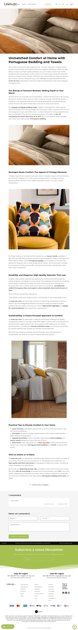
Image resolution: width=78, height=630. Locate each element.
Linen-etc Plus (24, 584)
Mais (36, 598)
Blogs (22, 593)
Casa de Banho (38, 586)
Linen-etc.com (34, 628)
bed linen (55, 306)
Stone (23, 107)
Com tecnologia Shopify (45, 628)
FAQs (22, 596)
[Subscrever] (52, 559)
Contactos (23, 591)
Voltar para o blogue (40, 485)
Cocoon (15, 107)
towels (40, 260)
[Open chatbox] (75, 627)
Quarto (36, 584)
